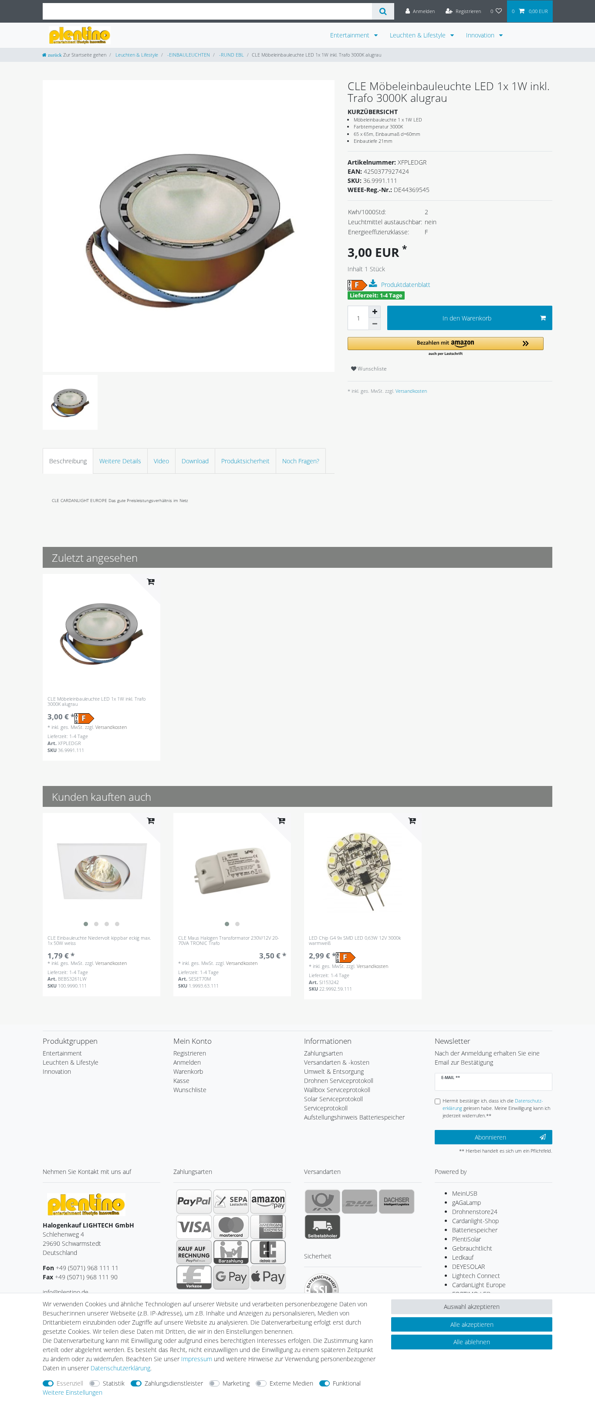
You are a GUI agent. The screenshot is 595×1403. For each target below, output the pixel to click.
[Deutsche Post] (322, 1201)
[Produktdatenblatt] (374, 284)
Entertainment (350, 35)
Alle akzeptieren (472, 1324)
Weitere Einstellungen (72, 1392)
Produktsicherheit (245, 461)
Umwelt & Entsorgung (334, 1071)
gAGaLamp (466, 1202)
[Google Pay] (231, 1277)
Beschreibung (68, 461)
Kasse (181, 1080)
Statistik (114, 1383)
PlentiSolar (466, 1239)
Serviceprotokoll (326, 1108)
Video (161, 461)
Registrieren (189, 1053)
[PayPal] (194, 1201)
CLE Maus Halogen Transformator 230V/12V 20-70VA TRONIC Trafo (228, 940)
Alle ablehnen (471, 1342)
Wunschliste (371, 368)
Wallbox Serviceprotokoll (337, 1090)
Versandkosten (410, 391)
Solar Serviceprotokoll (333, 1099)
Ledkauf (462, 1257)
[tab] (68, 461)
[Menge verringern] (374, 324)
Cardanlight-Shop (475, 1221)
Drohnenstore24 (474, 1211)
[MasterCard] (231, 1226)
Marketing (236, 1383)
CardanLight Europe (479, 1285)
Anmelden (187, 1062)
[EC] (268, 1252)
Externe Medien (291, 1383)
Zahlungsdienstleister (174, 1383)
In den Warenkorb (467, 318)
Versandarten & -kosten (336, 1062)
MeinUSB (464, 1193)
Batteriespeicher (474, 1230)
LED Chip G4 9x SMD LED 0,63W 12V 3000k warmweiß (355, 940)
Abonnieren (490, 1137)
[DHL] (359, 1201)
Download (195, 461)
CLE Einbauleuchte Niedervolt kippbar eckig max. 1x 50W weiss (99, 940)
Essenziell (70, 1383)
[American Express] (268, 1226)
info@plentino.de (65, 1292)
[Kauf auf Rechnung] (194, 1252)
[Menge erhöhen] (374, 312)
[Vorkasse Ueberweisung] (194, 1277)
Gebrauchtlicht (472, 1248)
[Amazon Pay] (268, 1201)
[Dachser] (396, 1201)
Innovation (481, 35)
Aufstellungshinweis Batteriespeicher (354, 1117)
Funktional (347, 1383)
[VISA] (194, 1226)
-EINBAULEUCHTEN (188, 54)
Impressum (196, 1359)
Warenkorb (188, 1071)
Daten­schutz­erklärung (120, 1368)
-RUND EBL (231, 54)
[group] (101, 872)
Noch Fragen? (300, 461)
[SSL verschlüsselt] (321, 1290)
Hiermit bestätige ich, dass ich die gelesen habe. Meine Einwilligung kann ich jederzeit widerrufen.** (496, 1108)
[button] (446, 347)
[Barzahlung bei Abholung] (231, 1252)
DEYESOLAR (468, 1266)
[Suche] (383, 11)
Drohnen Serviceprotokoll (338, 1080)
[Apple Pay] (268, 1277)
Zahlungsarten (323, 1053)
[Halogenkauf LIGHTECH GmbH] (86, 1204)
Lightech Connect (476, 1275)
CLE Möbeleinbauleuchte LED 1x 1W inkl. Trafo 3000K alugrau (96, 701)
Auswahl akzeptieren (472, 1306)
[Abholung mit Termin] (322, 1226)
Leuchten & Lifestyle (418, 35)
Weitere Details (120, 461)
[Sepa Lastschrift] (231, 1201)
